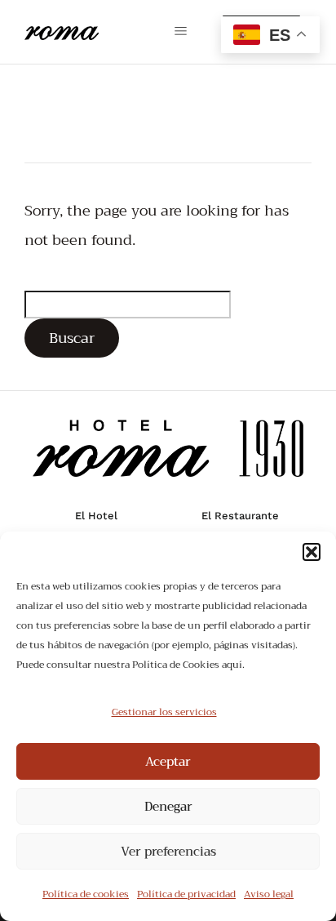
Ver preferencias (168, 851)
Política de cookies (85, 894)
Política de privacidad (186, 894)
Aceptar (168, 761)
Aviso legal (269, 894)
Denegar (168, 806)
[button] (311, 552)
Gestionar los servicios (164, 712)
